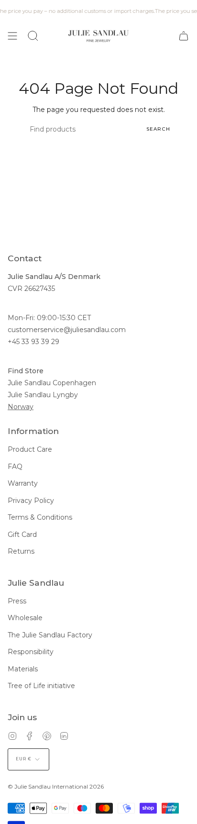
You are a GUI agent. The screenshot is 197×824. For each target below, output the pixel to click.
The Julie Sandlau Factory (50, 635)
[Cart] (183, 36)
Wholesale (25, 617)
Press (17, 601)
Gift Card (22, 534)
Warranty (23, 483)
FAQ (15, 466)
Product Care (30, 449)
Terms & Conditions (40, 517)
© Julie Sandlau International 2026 (56, 786)
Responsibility (31, 651)
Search (158, 129)
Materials (23, 669)
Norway (20, 406)
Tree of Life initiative (41, 685)
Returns (21, 551)
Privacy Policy (31, 500)
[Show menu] (12, 36)
